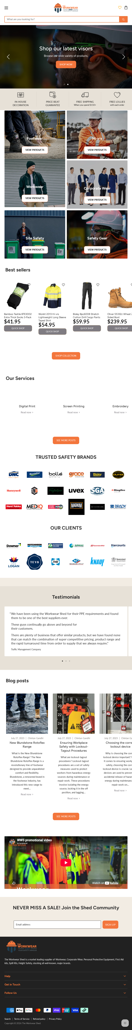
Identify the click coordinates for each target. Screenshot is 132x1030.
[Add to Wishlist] (29, 285)
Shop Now (66, 64)
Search (8, 1019)
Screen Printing (73, 406)
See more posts (66, 440)
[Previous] (9, 57)
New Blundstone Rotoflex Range (27, 744)
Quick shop (17, 328)
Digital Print (27, 406)
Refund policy (39, 1019)
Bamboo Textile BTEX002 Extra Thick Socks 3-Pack (18, 315)
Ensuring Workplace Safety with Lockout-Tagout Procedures (73, 746)
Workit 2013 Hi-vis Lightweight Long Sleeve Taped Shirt (52, 317)
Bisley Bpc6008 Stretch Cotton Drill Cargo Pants (86, 315)
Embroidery (120, 406)
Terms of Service (21, 1019)
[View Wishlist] (120, 8)
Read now (26, 412)
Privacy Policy (55, 1019)
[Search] (123, 19)
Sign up (110, 924)
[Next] (123, 57)
